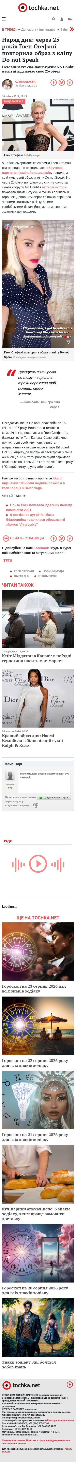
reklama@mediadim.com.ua (59, 1420)
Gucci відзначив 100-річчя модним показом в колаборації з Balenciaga (33, 483)
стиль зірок (47, 576)
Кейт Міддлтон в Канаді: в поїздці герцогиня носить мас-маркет (37, 658)
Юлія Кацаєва (25, 81)
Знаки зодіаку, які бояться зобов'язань (29, 1364)
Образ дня (21, 576)
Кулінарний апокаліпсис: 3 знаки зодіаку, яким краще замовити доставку (36, 1213)
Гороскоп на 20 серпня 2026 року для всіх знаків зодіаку (35, 1290)
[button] (62, 19)
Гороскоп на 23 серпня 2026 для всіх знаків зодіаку (34, 988)
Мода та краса (13, 101)
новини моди (53, 571)
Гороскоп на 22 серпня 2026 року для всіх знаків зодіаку (35, 1063)
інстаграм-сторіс (54, 187)
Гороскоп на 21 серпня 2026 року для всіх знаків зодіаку (35, 1137)
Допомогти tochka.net (38, 30)
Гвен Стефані (24, 571)
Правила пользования (13, 1440)
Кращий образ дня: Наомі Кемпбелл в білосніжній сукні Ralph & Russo (32, 740)
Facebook (41, 548)
